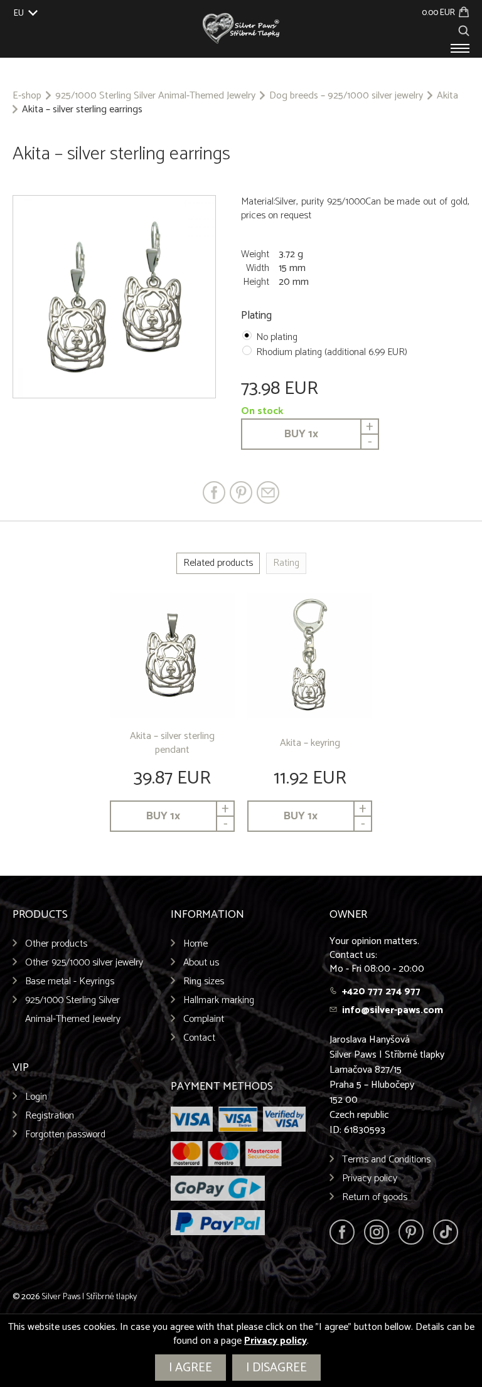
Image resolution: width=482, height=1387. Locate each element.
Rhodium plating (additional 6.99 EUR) (331, 352)
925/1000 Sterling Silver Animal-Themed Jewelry (155, 96)
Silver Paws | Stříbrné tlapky (89, 1297)
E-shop (27, 96)
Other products (56, 943)
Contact (199, 1037)
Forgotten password (65, 1134)
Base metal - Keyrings (69, 981)
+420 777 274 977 (381, 991)
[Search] (463, 29)
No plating (276, 337)
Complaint (203, 1019)
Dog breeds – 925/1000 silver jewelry (346, 96)
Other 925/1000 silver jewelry (84, 962)
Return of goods (374, 1197)
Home (195, 943)
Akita (447, 96)
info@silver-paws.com (392, 1010)
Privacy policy (369, 1178)
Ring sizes (203, 981)
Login (36, 1096)
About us (201, 962)
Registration (49, 1115)
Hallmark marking (218, 1000)
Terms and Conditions (386, 1159)
